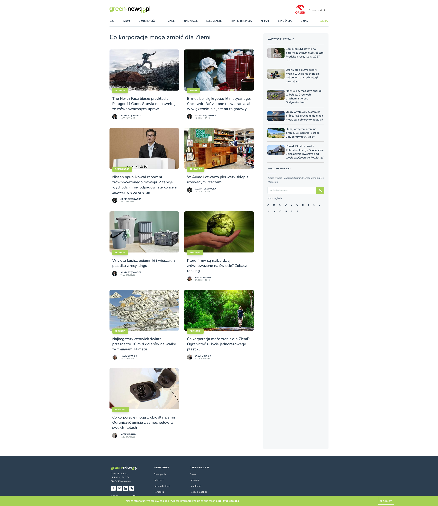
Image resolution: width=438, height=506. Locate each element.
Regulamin (195, 486)
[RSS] (131, 488)
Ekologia (120, 90)
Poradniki (195, 331)
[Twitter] (119, 488)
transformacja (241, 21)
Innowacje (196, 169)
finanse (169, 21)
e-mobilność (147, 21)
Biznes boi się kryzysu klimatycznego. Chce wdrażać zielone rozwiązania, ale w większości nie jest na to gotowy (220, 103)
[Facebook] (113, 488)
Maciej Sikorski (203, 277)
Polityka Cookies (198, 492)
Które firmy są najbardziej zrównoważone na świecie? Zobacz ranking (217, 265)
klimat (265, 21)
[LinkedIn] (125, 488)
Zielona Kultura (162, 486)
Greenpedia (160, 474)
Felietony (159, 480)
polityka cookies (228, 501)
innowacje (190, 21)
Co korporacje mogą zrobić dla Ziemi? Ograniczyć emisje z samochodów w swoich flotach (143, 422)
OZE (112, 21)
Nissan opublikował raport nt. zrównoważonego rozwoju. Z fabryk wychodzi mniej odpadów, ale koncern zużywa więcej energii (144, 184)
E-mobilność (122, 169)
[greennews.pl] (137, 9)
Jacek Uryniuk (203, 356)
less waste (214, 21)
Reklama (194, 480)
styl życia (285, 21)
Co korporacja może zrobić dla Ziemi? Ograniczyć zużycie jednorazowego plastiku (218, 344)
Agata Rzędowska (130, 115)
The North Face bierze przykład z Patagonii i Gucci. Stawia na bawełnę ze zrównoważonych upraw (144, 103)
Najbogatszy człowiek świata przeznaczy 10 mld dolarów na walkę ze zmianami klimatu (144, 344)
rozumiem (386, 501)
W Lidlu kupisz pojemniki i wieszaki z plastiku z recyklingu (143, 263)
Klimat (193, 90)
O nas (304, 21)
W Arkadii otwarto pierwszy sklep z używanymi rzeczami (217, 179)
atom (126, 21)
